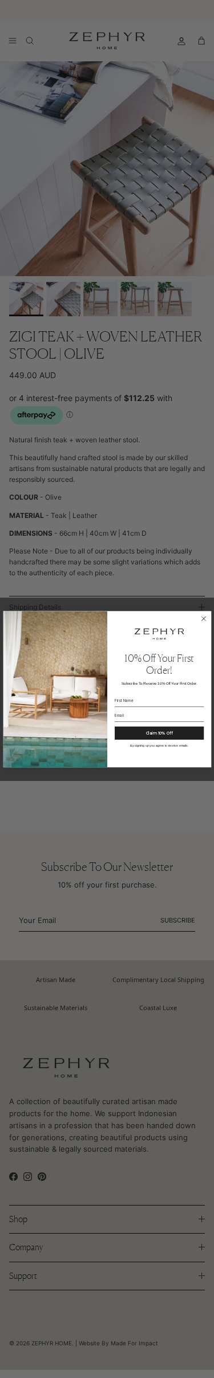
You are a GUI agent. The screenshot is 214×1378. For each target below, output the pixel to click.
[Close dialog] (203, 618)
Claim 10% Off (159, 733)
